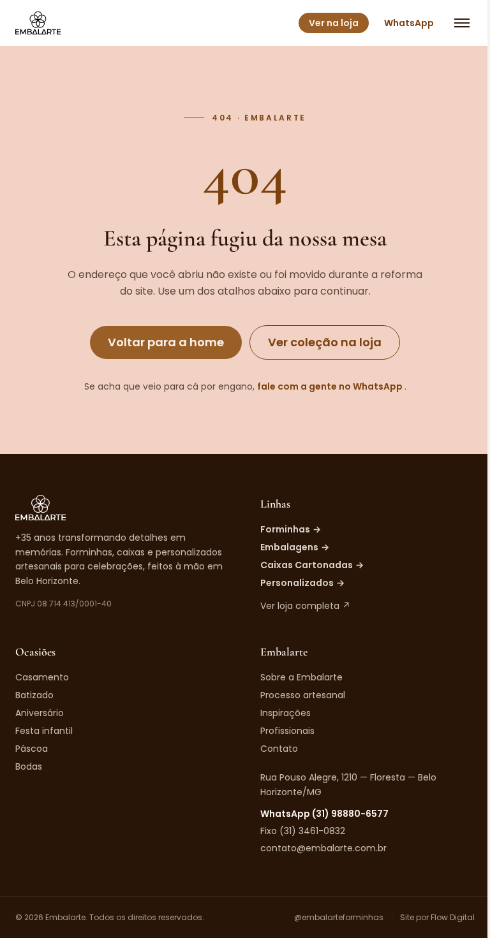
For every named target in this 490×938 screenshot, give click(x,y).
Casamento (42, 677)
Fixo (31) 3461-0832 (302, 830)
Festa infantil (44, 730)
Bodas (28, 766)
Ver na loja (334, 23)
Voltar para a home (166, 342)
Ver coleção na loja (325, 342)
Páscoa (31, 748)
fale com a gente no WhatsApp (331, 386)
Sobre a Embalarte (301, 677)
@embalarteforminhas (338, 917)
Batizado (34, 695)
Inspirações (285, 713)
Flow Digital (453, 917)
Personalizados (302, 582)
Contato (279, 748)
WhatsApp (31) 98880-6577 (324, 813)
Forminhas (290, 529)
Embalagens (294, 547)
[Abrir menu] (462, 23)
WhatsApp (409, 23)
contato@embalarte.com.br (323, 848)
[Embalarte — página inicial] (38, 22)
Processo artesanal (302, 695)
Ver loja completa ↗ (305, 605)
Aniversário (39, 713)
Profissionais (287, 730)
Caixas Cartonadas (312, 565)
